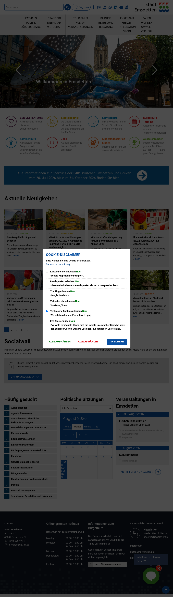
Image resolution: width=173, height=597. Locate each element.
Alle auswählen (60, 341)
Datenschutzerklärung (58, 264)
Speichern (117, 341)
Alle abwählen (88, 341)
